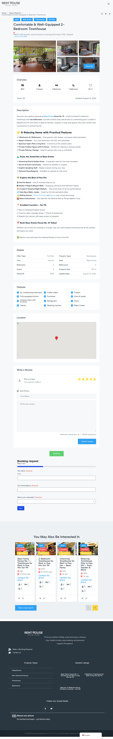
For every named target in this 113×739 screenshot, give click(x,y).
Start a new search (25, 608)
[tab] (56, 453)
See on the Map (21, 36)
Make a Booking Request (22, 649)
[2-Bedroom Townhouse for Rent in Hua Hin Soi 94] (94, 670)
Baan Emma (48, 116)
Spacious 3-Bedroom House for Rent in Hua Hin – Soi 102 (70, 688)
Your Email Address (27, 485)
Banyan (53, 195)
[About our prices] (14, 716)
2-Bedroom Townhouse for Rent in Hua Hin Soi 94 (94, 674)
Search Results (15, 13)
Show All (89, 66)
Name (19, 474)
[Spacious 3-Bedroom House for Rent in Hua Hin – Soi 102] (70, 683)
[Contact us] (9, 653)
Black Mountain (40, 195)
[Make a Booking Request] (9, 649)
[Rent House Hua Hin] (11, 3)
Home (4, 13)
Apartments (16, 686)
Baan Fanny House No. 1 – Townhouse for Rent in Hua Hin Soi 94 (70, 675)
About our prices (25, 715)
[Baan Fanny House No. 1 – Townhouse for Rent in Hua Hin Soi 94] (70, 670)
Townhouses (16, 681)
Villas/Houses (16, 670)
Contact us (17, 652)
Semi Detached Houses (20, 675)
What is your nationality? (29, 497)
